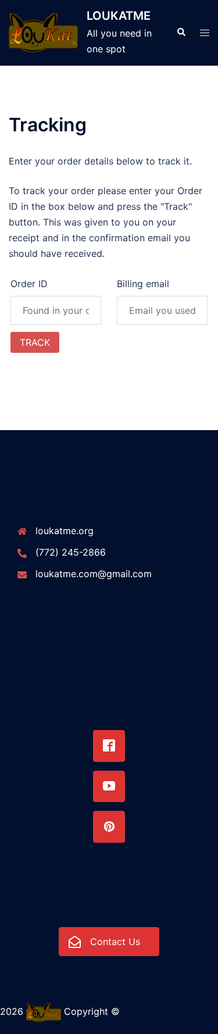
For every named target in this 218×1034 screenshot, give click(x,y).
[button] (180, 32)
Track (35, 342)
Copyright (86, 1012)
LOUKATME (119, 16)
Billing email (143, 283)
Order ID (29, 283)
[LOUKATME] (43, 32)
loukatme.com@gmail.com (93, 573)
